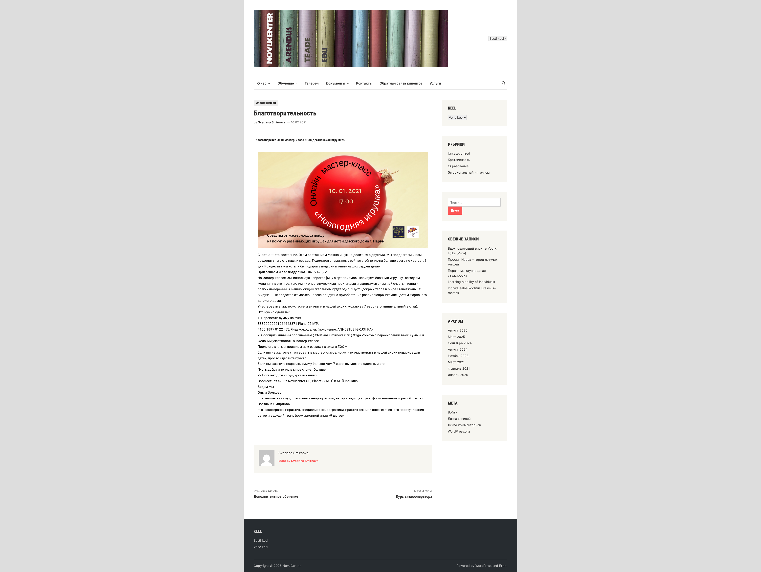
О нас (262, 83)
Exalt (503, 566)
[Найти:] (474, 202)
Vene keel (261, 547)
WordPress (483, 566)
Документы (335, 83)
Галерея (312, 83)
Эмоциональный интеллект (469, 172)
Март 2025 (456, 337)
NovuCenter (291, 566)
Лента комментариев (464, 425)
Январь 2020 (458, 375)
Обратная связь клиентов (401, 83)
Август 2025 (457, 330)
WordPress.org (459, 431)
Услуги (435, 83)
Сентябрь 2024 (460, 343)
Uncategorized (266, 102)
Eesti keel (261, 540)
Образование (458, 166)
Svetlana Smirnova (271, 122)
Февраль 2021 (459, 368)
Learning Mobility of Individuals (471, 282)
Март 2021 (456, 362)
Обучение (285, 83)
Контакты (364, 83)
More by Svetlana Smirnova (298, 461)
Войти (452, 412)
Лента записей (459, 419)
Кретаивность (459, 160)
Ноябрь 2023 (458, 356)
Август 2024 (457, 349)
